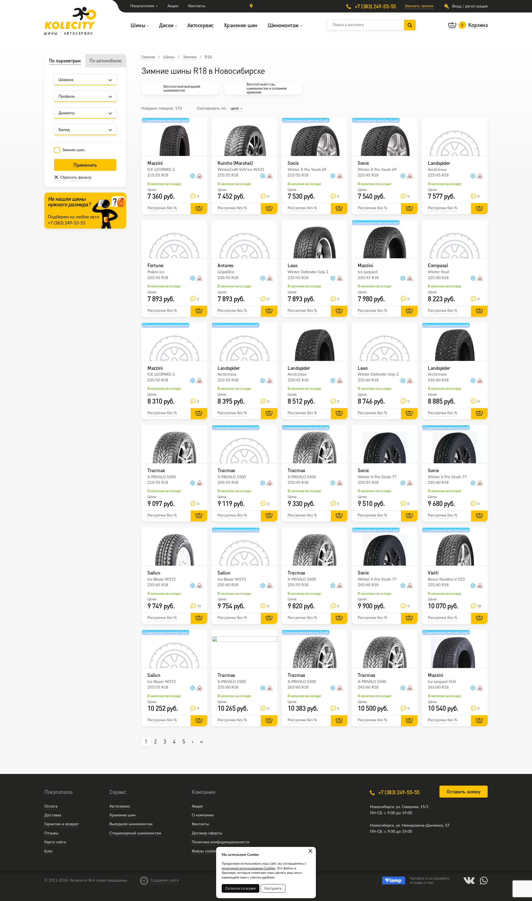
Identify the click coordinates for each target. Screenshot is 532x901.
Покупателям (142, 6)
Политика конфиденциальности (220, 842)
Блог (48, 851)
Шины (169, 57)
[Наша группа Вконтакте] (469, 880)
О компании (203, 815)
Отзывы (51, 833)
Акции (172, 6)
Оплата (51, 806)
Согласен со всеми (240, 888)
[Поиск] (410, 25)
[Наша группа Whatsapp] (484, 880)
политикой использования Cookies (248, 868)
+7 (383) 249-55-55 (374, 6)
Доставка (52, 815)
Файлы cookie (204, 851)
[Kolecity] (70, 18)
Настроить (273, 888)
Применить (85, 165)
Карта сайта (55, 842)
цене (235, 108)
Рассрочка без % (162, 208)
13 (199, 606)
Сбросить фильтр (75, 177)
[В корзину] (199, 208)
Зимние (189, 57)
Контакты (196, 6)
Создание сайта (164, 880)
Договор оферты (207, 833)
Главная (148, 57)
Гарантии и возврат (61, 824)
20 (479, 606)
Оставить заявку (463, 791)
